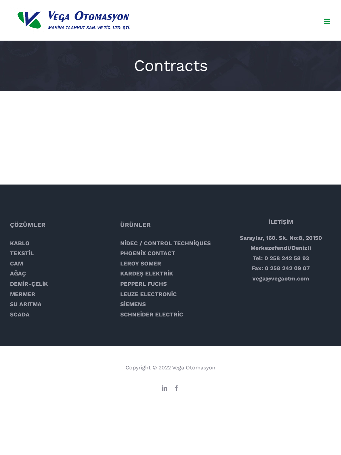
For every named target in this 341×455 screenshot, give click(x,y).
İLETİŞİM (281, 222)
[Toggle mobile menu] (327, 21)
